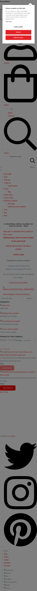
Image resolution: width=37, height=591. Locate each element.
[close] (30, 5)
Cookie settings (18, 26)
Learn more (9, 21)
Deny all (18, 32)
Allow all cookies (18, 37)
